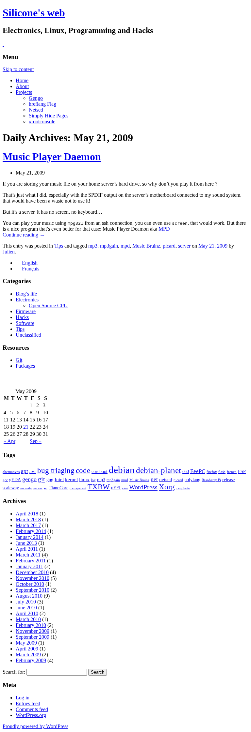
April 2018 (27, 513)
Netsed (36, 110)
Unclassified (28, 335)
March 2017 (28, 525)
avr (32, 471)
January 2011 (29, 566)
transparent (78, 488)
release (228, 479)
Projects (24, 92)
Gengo (36, 98)
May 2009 (26, 643)
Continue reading (24, 234)
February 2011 (31, 560)
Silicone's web (34, 13)
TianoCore (58, 487)
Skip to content (18, 69)
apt (24, 471)
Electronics (27, 299)
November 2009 (32, 631)
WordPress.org (31, 715)
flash (222, 472)
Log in (22, 697)
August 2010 (29, 596)
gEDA (15, 479)
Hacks (22, 317)
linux (84, 479)
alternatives (11, 472)
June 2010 (26, 607)
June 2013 (26, 543)
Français (30, 268)
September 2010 (32, 590)
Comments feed (32, 709)
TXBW (99, 487)
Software (25, 323)
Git (19, 360)
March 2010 (28, 619)
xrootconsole (42, 121)
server (184, 246)
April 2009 (27, 648)
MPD (164, 229)
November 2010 (32, 578)
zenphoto (183, 488)
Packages (25, 366)
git (41, 478)
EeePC (197, 471)
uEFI (116, 487)
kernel (71, 479)
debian (122, 470)
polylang (192, 479)
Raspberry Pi (211, 480)
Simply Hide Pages (48, 115)
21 (25, 427)
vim (125, 488)
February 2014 (31, 531)
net (154, 479)
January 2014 (29, 537)
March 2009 (28, 654)
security (26, 488)
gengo (29, 479)
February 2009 (31, 660)
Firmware (26, 311)
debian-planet (158, 470)
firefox (212, 472)
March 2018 (28, 519)
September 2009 (32, 637)
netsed (165, 479)
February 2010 (31, 625)
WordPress (143, 487)
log (93, 480)
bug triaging (56, 470)
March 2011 (28, 554)
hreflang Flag (42, 104)
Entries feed (28, 703)
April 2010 (27, 613)
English (30, 263)
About (22, 86)
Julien (9, 251)
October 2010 (30, 584)
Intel (59, 479)
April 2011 (27, 549)
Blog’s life (26, 294)
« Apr (9, 441)
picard (169, 246)
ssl (45, 488)
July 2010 (26, 601)
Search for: (14, 672)
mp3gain (109, 246)
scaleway (11, 487)
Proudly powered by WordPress (35, 726)
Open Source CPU (48, 305)
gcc (5, 480)
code (83, 470)
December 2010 (32, 572)
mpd (125, 246)
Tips (58, 246)
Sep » (36, 441)
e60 (185, 471)
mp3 (92, 246)
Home (22, 80)
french (232, 472)
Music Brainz (146, 246)
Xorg (167, 487)
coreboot (100, 471)
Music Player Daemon (52, 156)
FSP (242, 471)
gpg (49, 479)
